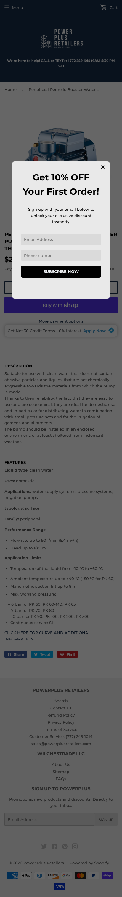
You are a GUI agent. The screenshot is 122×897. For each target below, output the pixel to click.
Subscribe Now (61, 271)
